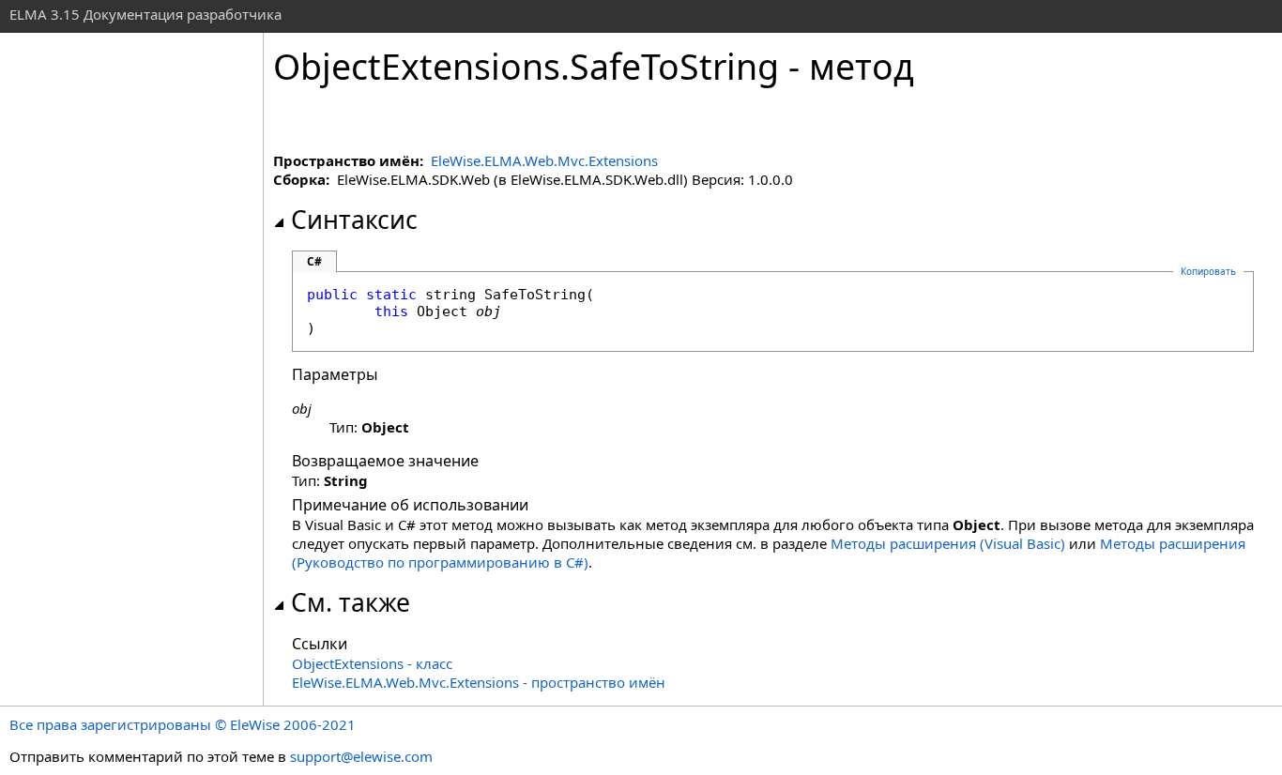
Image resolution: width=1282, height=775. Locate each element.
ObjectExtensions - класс (372, 663)
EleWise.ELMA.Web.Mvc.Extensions (544, 160)
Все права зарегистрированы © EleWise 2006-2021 (182, 724)
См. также (350, 602)
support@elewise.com (361, 756)
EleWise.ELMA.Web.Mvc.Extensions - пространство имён (478, 682)
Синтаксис (354, 219)
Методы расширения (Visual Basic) (948, 543)
